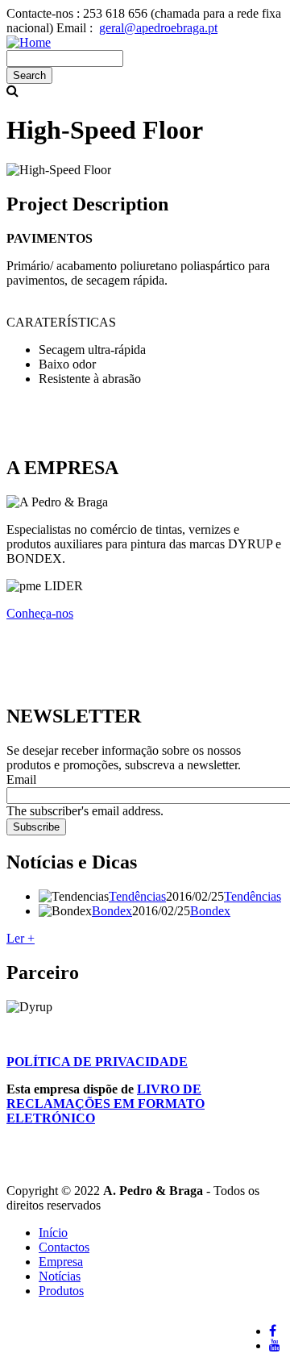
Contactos (64, 1247)
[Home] (28, 42)
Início (53, 1232)
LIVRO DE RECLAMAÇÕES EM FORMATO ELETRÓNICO (105, 1103)
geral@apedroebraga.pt (158, 28)
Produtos (61, 1290)
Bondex (112, 911)
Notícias (60, 1276)
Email (21, 779)
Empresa (61, 1261)
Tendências (137, 896)
